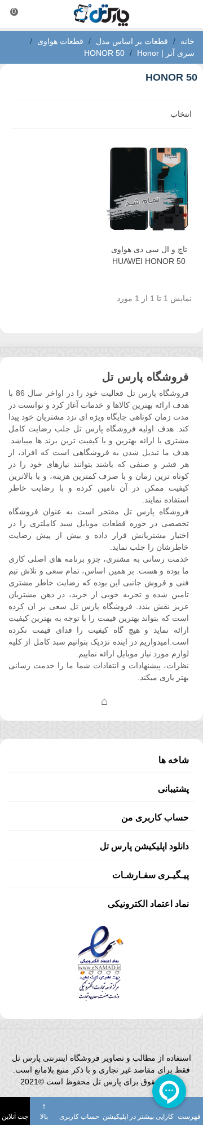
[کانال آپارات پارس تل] (127, 700)
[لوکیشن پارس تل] (104, 700)
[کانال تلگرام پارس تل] (81, 700)
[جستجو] (184, 14)
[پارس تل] (101, 14)
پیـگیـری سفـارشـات (150, 875)
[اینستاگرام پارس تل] (59, 700)
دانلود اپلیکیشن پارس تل (144, 846)
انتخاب (180, 113)
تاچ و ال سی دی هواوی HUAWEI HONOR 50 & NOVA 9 (149, 261)
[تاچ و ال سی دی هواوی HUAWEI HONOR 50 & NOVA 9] (149, 189)
